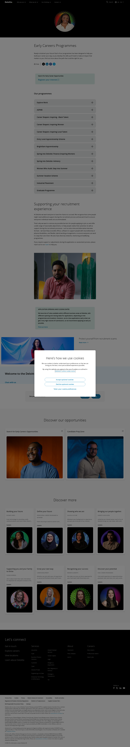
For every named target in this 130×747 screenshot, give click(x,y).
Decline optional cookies (65, 384)
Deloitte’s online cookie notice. (65, 371)
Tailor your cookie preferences (65, 389)
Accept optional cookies (65, 380)
